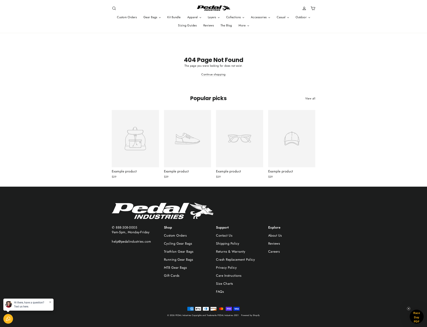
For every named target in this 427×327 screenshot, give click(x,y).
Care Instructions (229, 275)
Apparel (193, 17)
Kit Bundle (173, 17)
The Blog (226, 25)
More (242, 25)
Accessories (259, 17)
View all (310, 98)
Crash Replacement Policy (235, 259)
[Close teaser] (408, 308)
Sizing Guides (187, 25)
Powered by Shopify (250, 315)
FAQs (220, 291)
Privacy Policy (226, 267)
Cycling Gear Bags (178, 243)
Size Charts (224, 283)
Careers (274, 251)
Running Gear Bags (178, 259)
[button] (417, 317)
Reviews (208, 25)
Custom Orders (127, 17)
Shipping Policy (227, 243)
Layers (212, 17)
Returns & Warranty (230, 251)
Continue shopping (213, 74)
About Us (275, 235)
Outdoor (301, 17)
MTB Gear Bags (175, 267)
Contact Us (224, 235)
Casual (281, 17)
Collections (234, 17)
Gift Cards (171, 275)
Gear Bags (150, 17)
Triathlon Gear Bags (178, 251)
